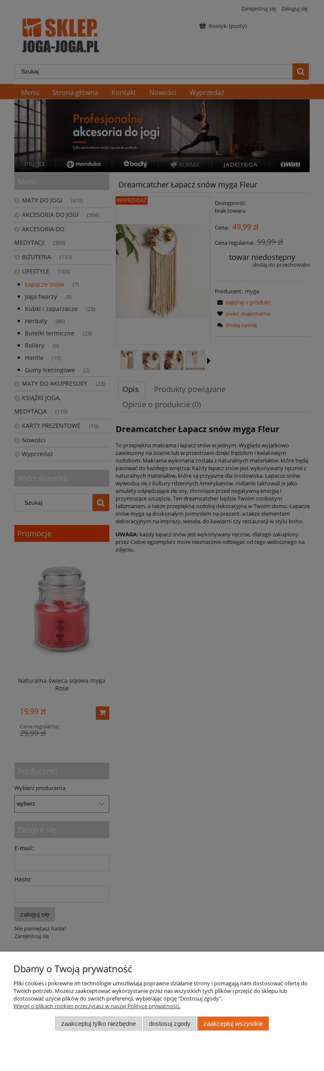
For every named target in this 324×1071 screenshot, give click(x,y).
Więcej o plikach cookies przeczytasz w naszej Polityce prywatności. (97, 1006)
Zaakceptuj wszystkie (233, 1023)
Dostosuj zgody (170, 1023)
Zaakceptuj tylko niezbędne (98, 1023)
